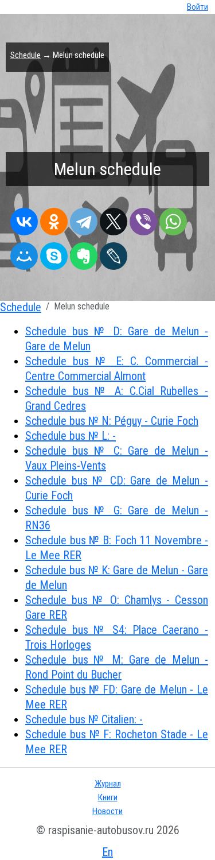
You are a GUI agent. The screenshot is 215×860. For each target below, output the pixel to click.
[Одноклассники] (54, 218)
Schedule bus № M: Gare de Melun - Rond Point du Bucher (116, 667)
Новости (107, 811)
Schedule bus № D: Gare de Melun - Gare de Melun (116, 338)
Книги (108, 797)
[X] (113, 218)
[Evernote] (83, 253)
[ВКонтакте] (24, 218)
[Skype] (54, 253)
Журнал (108, 783)
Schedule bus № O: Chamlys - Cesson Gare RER (116, 607)
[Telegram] (83, 218)
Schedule (25, 55)
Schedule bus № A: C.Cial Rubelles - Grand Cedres (116, 398)
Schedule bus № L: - (70, 436)
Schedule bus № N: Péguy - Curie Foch (111, 421)
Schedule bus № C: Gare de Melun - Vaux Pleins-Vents (116, 458)
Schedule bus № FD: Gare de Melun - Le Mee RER (116, 697)
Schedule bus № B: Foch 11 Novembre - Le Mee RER (116, 547)
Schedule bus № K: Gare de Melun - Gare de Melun (116, 577)
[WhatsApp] (173, 218)
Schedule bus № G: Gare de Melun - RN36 (116, 517)
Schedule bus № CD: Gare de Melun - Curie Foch (116, 488)
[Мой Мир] (24, 253)
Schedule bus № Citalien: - (84, 719)
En (107, 852)
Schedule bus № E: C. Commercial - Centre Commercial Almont (116, 368)
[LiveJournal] (113, 253)
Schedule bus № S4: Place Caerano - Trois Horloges (116, 637)
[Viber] (143, 218)
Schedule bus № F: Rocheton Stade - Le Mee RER (116, 741)
